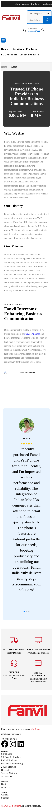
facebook (47, 4)
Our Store (35, 729)
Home (4, 67)
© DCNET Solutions (11, 806)
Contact (35, 4)
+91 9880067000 (9, 739)
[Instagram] (12, 744)
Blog (17, 4)
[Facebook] (5, 744)
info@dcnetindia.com (11, 734)
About (25, 4)
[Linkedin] (20, 744)
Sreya (26, 438)
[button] (24, 611)
